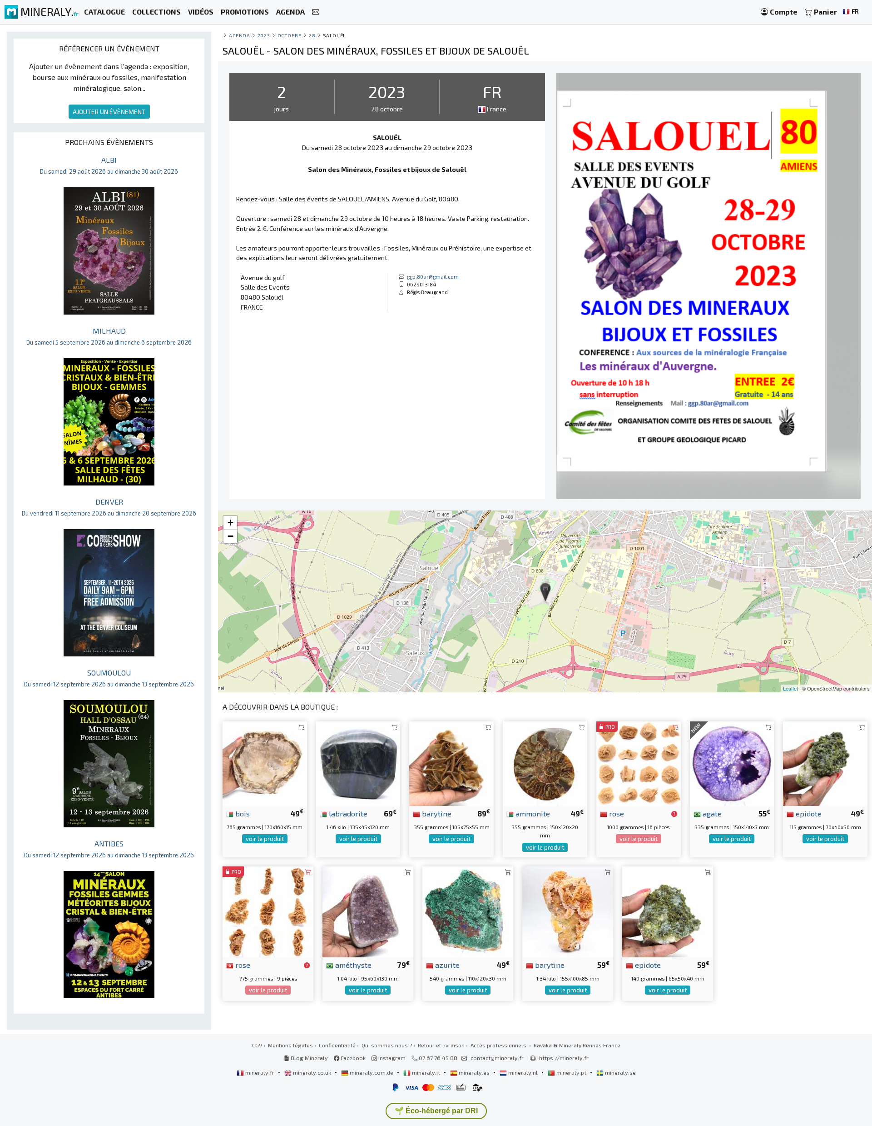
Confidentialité (337, 1045)
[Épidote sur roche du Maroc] (667, 910)
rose (615, 813)
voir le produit (265, 838)
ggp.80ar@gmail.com (433, 276)
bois (241, 813)
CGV (257, 1045)
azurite (446, 964)
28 (312, 35)
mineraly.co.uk (312, 1072)
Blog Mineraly (308, 1058)
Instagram (391, 1058)
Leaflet (790, 688)
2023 (264, 35)
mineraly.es (474, 1072)
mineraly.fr (260, 1072)
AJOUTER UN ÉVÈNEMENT (109, 111)
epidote (808, 813)
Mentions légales (290, 1045)
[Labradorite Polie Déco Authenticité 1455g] (358, 762)
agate (711, 813)
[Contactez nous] (315, 12)
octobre (289, 35)
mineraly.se (620, 1072)
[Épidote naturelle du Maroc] (825, 762)
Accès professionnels (499, 1045)
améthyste (352, 964)
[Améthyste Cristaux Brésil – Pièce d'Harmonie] (367, 910)
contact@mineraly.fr (497, 1058)
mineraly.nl (523, 1072)
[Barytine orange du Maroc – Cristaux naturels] (567, 910)
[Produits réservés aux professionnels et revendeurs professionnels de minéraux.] (674, 814)
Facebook (352, 1058)
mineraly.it (426, 1072)
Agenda (239, 35)
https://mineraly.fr (564, 1058)
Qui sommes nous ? (387, 1045)
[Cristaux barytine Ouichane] (451, 762)
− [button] (230, 536)
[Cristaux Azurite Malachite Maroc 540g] (467, 910)
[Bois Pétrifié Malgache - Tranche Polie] (265, 762)
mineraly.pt (571, 1072)
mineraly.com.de (371, 1072)
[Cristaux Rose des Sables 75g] (268, 910)
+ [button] (230, 522)
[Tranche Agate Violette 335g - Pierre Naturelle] (732, 762)
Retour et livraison (441, 1045)
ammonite (532, 813)
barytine (435, 813)
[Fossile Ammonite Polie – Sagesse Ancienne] (545, 762)
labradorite (347, 813)
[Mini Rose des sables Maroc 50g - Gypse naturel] (638, 762)
